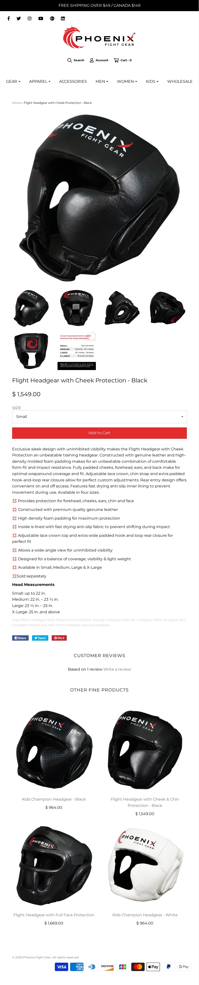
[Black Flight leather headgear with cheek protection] (31, 308)
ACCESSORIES (73, 81)
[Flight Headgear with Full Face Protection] (54, 865)
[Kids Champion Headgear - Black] (54, 749)
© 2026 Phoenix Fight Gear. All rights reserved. (45, 957)
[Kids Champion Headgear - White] (145, 865)
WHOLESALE (180, 81)
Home (16, 103)
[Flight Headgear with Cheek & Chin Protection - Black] (145, 749)
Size (16, 408)
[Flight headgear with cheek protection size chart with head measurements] (77, 351)
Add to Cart (99, 433)
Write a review (117, 669)
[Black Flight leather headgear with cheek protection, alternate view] (77, 308)
